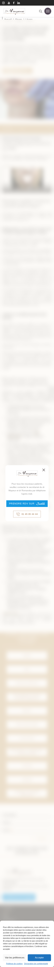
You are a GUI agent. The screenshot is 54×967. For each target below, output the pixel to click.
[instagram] (3, 3)
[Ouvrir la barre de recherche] (40, 11)
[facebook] (13, 3)
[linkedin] (18, 3)
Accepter (39, 957)
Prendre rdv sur (21, 503)
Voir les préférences (14, 957)
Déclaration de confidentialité (36, 964)
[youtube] (9, 3)
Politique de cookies (14, 964)
